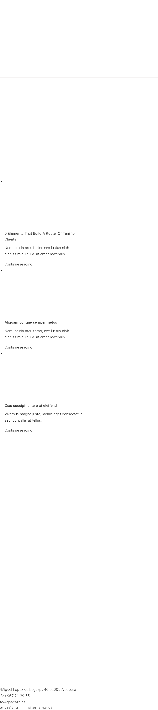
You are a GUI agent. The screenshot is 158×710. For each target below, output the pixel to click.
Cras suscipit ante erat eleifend (31, 405)
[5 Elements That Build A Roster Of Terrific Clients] (44, 205)
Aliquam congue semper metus (31, 322)
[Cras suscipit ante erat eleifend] (44, 377)
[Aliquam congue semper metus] (44, 293)
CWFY (22, 707)
